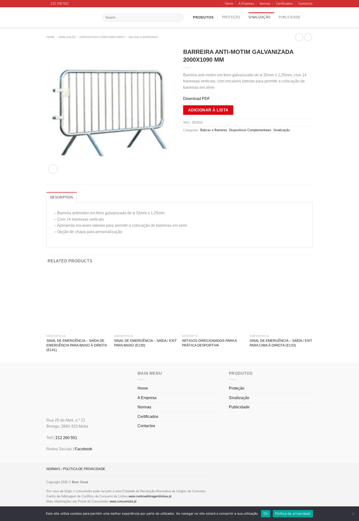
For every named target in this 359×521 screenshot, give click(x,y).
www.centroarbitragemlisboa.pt (149, 496)
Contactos (305, 3)
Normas (264, 3)
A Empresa (246, 3)
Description (61, 197)
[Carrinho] (311, 17)
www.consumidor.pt (123, 501)
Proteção (231, 17)
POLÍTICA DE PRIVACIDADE (84, 469)
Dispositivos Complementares (102, 37)
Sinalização (259, 17)
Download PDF (196, 99)
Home (229, 3)
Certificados (284, 3)
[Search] (179, 17)
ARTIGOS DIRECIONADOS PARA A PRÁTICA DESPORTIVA (209, 343)
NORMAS (53, 469)
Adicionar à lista (208, 110)
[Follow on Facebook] (77, 3)
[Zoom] (53, 169)
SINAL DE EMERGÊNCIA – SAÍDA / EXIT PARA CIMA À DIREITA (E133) (281, 343)
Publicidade (290, 17)
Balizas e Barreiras (143, 37)
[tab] (61, 197)
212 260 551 (66, 438)
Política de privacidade (293, 513)
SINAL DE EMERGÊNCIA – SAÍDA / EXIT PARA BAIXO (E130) (145, 343)
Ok (266, 513)
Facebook (83, 449)
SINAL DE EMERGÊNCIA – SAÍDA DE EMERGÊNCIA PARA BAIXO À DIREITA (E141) (76, 345)
